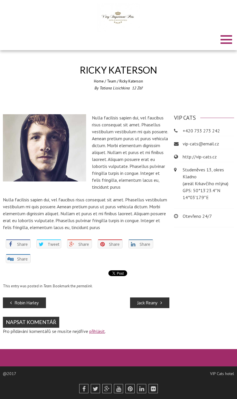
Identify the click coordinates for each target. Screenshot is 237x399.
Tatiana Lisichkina (115, 88)
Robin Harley (27, 302)
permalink (84, 286)
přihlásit (97, 331)
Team (111, 81)
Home (99, 81)
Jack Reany (147, 302)
